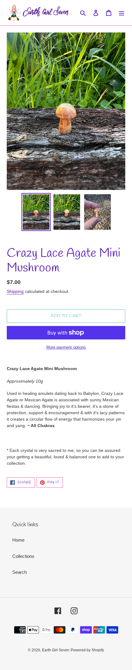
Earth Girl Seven (55, 650)
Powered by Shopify (87, 650)
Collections (23, 556)
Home (18, 540)
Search (19, 572)
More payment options (66, 347)
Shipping (15, 291)
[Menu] (121, 12)
